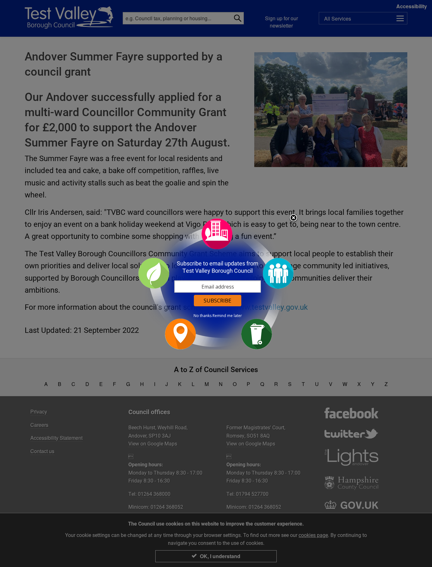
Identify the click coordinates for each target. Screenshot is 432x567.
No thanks (203, 315)
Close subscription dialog (293, 218)
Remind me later (227, 315)
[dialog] (216, 284)
